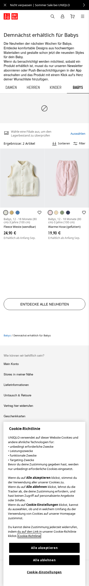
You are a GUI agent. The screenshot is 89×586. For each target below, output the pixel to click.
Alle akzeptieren (44, 548)
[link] (49, 5)
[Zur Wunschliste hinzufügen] (39, 213)
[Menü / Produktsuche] (83, 16)
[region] (44, 504)
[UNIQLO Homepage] (11, 16)
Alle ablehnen (44, 560)
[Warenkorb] (73, 16)
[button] (22, 178)
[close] (5, 5)
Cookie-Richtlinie (29, 536)
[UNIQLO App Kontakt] (52, 16)
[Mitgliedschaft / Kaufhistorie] (63, 16)
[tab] (11, 87)
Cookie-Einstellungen (44, 572)
